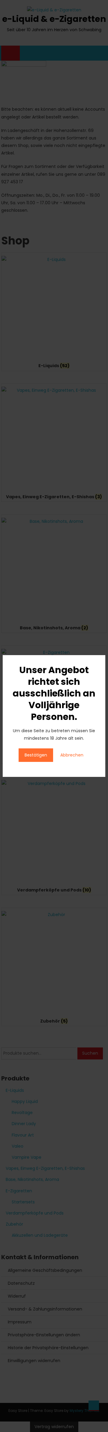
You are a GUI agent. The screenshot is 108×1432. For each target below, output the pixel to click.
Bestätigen (36, 755)
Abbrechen (71, 755)
